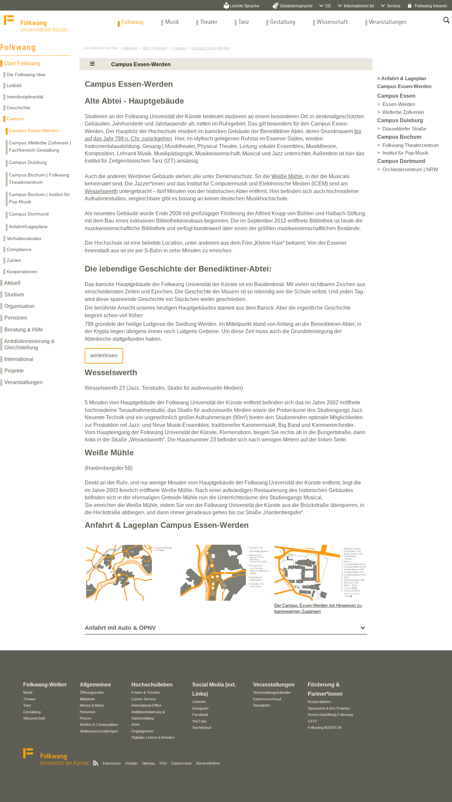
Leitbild (14, 85)
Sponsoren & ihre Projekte (329, 708)
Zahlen (14, 260)
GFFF (313, 721)
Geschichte (18, 107)
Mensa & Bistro (92, 705)
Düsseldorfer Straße (404, 128)
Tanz (244, 22)
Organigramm (142, 731)
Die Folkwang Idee (26, 74)
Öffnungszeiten (92, 692)
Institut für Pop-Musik (406, 153)
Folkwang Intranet (430, 6)
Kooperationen (22, 271)
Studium (14, 294)
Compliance (19, 249)
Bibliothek (87, 699)
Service (393, 6)
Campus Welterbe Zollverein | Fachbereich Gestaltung (40, 146)
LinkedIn (199, 702)
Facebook (200, 715)
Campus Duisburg (28, 162)
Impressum (112, 763)
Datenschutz (181, 763)
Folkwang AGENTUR (325, 727)
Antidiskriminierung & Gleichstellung (29, 344)
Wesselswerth (101, 191)
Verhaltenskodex (24, 238)
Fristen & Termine (145, 692)
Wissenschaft (332, 22)
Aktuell (12, 283)
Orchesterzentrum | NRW (410, 169)
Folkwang (132, 22)
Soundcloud (201, 727)
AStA (135, 725)
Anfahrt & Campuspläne (99, 725)
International (18, 359)
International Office (146, 705)
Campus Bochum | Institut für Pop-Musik (39, 198)
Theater (208, 22)
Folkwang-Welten (45, 684)
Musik (172, 22)
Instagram (200, 708)
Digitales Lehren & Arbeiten (152, 737)
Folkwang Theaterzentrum (411, 145)
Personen (15, 318)
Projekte (14, 371)
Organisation (19, 306)
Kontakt (131, 763)
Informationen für (359, 6)
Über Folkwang (22, 63)
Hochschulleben (152, 684)
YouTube (199, 721)
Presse (85, 718)
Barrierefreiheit (208, 763)
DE (328, 6)
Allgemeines (95, 684)
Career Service (143, 699)
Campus (15, 118)
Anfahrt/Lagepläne (28, 226)
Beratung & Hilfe (23, 329)
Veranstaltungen (388, 22)
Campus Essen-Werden (34, 130)
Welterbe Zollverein (403, 112)
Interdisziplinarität (25, 96)
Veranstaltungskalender (272, 692)
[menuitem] (132, 22)
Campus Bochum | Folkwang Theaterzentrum (39, 178)
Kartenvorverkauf (267, 699)
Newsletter (261, 705)
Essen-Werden (399, 104)
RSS (163, 763)
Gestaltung (282, 22)
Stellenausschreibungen (99, 731)
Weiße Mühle (287, 176)
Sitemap (148, 763)
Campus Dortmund (29, 214)
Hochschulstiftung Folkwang (330, 715)
